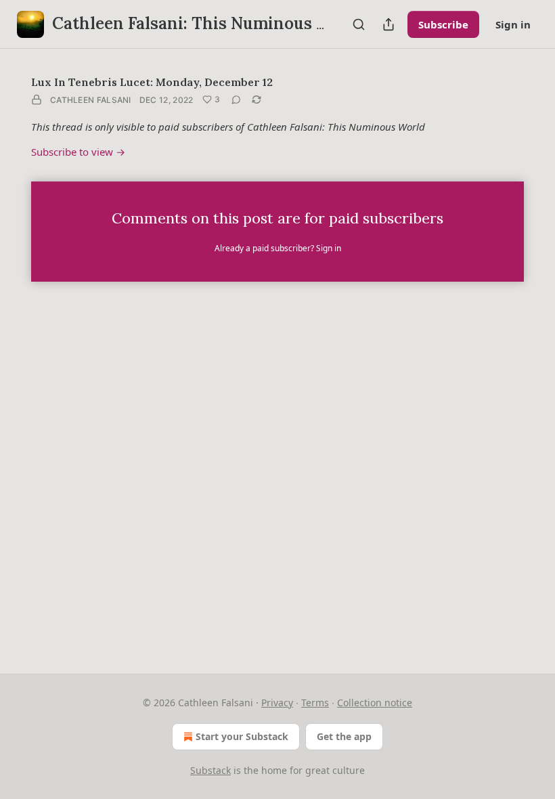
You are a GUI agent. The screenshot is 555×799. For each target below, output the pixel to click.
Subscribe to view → (78, 151)
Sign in (513, 24)
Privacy (277, 702)
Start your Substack (242, 736)
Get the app (344, 736)
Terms (315, 702)
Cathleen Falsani (90, 100)
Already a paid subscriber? (278, 248)
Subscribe (443, 24)
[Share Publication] (388, 24)
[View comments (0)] (236, 99)
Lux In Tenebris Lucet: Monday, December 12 (152, 82)
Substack (210, 770)
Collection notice (374, 702)
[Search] (358, 24)
